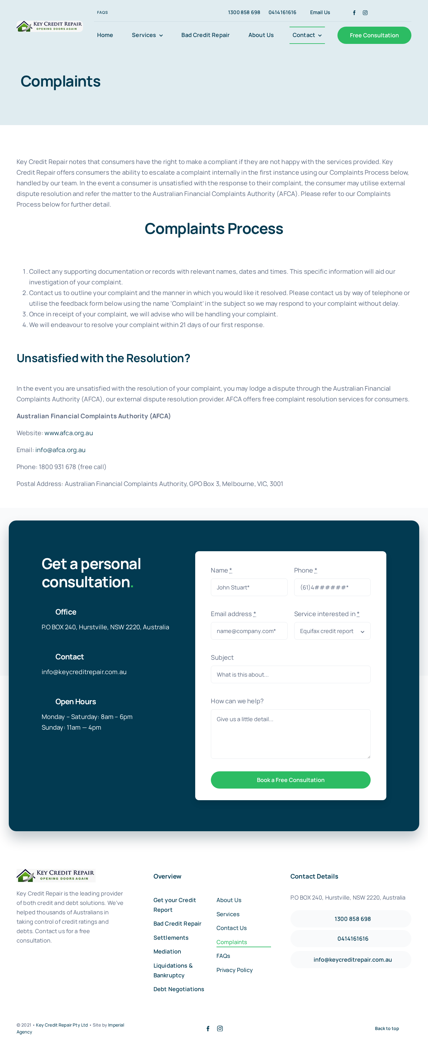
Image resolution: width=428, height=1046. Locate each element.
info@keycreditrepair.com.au (84, 672)
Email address (233, 614)
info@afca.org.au (60, 450)
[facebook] (354, 12)
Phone (305, 570)
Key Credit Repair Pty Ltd (62, 1025)
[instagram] (365, 12)
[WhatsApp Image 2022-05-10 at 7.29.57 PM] (50, 23)
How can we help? (237, 701)
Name (221, 570)
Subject (222, 657)
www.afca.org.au (68, 433)
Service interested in (327, 614)
